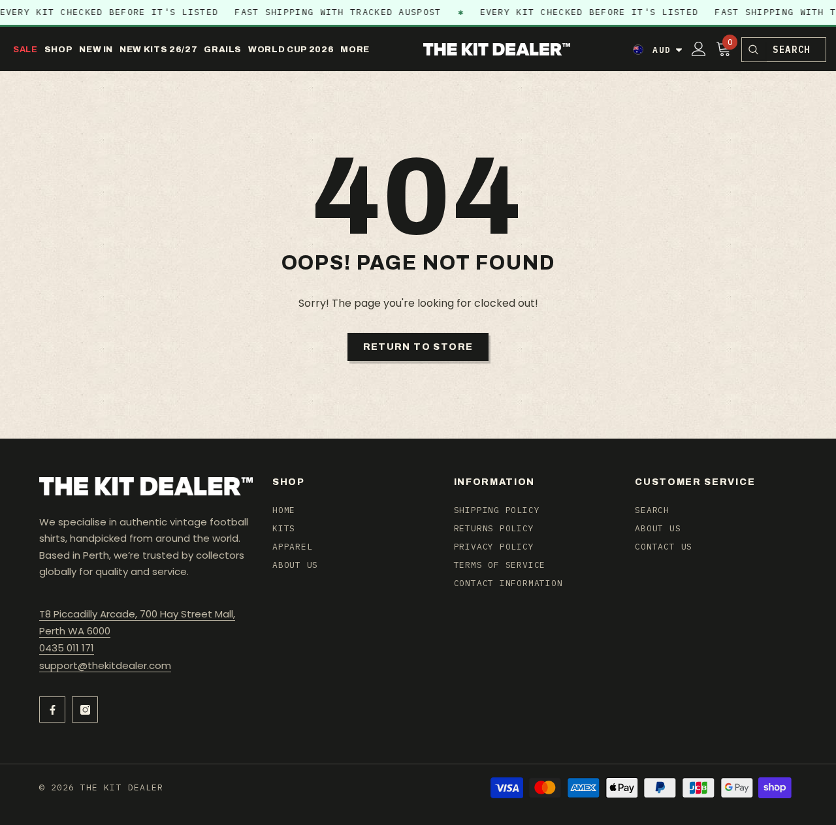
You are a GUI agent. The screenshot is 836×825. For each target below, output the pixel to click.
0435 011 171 (66, 648)
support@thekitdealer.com (105, 665)
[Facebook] (52, 709)
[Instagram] (85, 709)
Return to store (418, 347)
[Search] (753, 49)
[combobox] (795, 49)
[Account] (699, 49)
